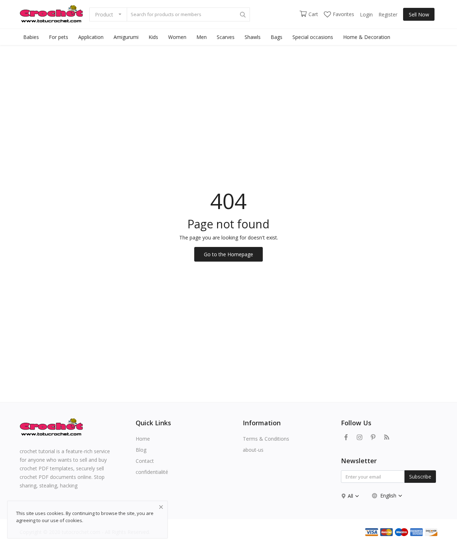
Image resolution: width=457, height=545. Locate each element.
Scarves (226, 37)
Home (143, 438)
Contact (145, 460)
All (351, 495)
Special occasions (312, 37)
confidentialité (152, 472)
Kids (153, 37)
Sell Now (419, 14)
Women (177, 37)
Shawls (253, 37)
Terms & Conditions (266, 438)
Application (91, 37)
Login (366, 14)
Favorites (343, 14)
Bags (276, 37)
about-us (253, 449)
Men (201, 37)
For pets (58, 37)
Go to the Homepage (228, 254)
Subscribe (420, 476)
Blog (141, 449)
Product (104, 14)
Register (387, 14)
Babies (31, 37)
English (388, 495)
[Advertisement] (228, 99)
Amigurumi (126, 37)
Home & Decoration (366, 37)
